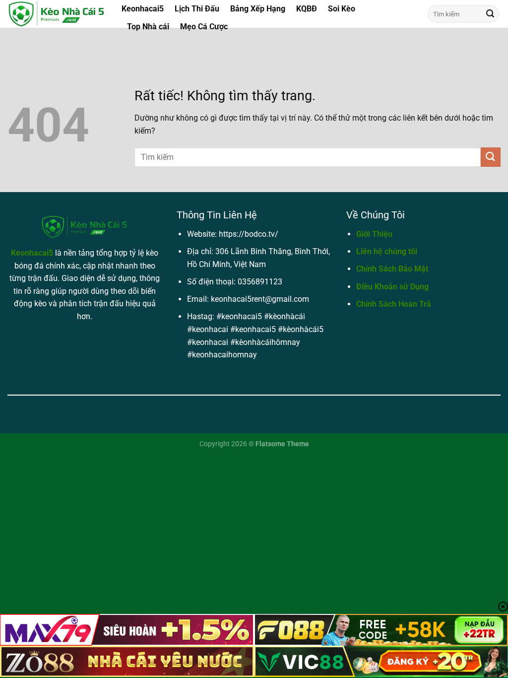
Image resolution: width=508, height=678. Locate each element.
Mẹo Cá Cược (204, 26)
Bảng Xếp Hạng (257, 8)
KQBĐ (306, 8)
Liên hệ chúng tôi (386, 251)
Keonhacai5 (143, 8)
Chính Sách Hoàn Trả (393, 304)
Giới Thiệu (374, 234)
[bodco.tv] (57, 14)
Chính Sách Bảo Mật (392, 268)
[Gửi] (490, 13)
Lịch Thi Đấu (197, 8)
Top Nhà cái (148, 26)
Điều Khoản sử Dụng (392, 286)
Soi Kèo (341, 8)
